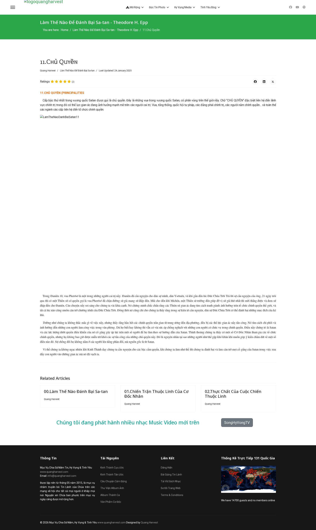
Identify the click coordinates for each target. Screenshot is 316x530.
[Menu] (12, 7)
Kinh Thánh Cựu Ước (112, 467)
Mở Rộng (134, 7)
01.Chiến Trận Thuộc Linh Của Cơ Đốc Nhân (156, 394)
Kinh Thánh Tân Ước (111, 474)
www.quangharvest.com (54, 471)
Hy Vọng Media (182, 7)
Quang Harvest (149, 522)
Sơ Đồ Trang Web (170, 488)
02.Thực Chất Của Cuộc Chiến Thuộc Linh (233, 394)
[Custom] (304, 7)
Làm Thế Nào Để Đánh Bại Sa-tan (77, 70)
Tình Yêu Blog (208, 7)
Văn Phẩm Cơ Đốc (110, 501)
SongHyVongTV (237, 422)
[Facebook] (290, 7)
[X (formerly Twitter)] (273, 82)
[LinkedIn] (264, 82)
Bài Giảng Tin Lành (171, 474)
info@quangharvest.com (62, 475)
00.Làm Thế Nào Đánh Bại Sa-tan (76, 391)
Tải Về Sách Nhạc (171, 481)
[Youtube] (297, 7)
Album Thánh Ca (110, 495)
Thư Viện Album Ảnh (112, 488)
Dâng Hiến (166, 467)
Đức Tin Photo (157, 7)
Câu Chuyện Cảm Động (113, 481)
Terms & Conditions (172, 495)
